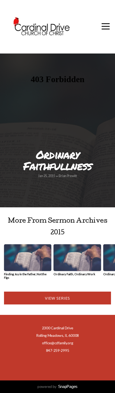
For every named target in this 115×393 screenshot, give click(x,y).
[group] (27, 264)
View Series (57, 298)
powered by (57, 386)
